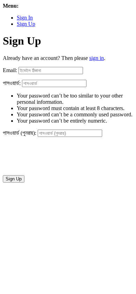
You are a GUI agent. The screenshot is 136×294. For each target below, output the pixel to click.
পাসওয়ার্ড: (12, 83)
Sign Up (26, 24)
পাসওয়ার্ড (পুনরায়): (19, 133)
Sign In (25, 18)
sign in (96, 58)
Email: (10, 70)
